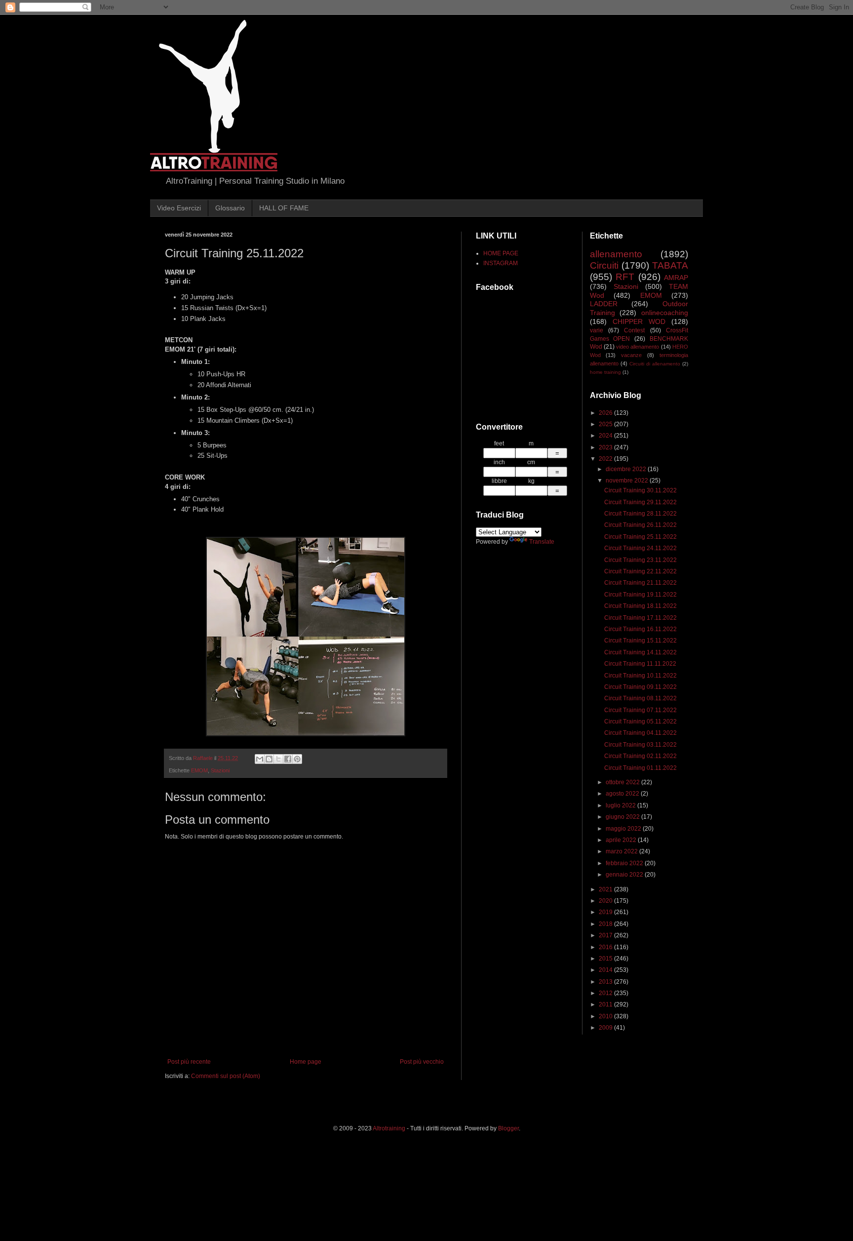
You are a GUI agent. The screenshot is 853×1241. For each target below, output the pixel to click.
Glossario (230, 208)
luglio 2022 (621, 805)
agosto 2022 (623, 793)
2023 (606, 447)
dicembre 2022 (627, 469)
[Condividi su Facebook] (288, 759)
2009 (606, 1027)
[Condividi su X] (278, 759)
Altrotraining (389, 1128)
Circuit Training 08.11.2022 (640, 698)
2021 (606, 889)
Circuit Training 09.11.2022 (640, 686)
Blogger (508, 1128)
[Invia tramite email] (260, 759)
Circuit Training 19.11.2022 (640, 594)
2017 (606, 935)
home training (605, 372)
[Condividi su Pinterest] (297, 759)
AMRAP (676, 277)
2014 (606, 969)
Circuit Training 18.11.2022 (640, 605)
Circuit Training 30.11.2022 (640, 490)
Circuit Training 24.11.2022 (640, 548)
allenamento (616, 254)
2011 (606, 1004)
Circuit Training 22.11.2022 (640, 571)
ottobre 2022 (623, 782)
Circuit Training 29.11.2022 (640, 502)
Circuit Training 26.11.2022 (640, 524)
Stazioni (220, 770)
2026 (606, 412)
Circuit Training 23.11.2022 (640, 560)
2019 (606, 912)
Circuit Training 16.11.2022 (640, 629)
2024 (606, 435)
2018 (606, 924)
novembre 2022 (628, 480)
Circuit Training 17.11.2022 (640, 617)
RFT (625, 277)
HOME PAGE (500, 253)
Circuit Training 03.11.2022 (640, 744)
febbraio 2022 (625, 863)
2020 (606, 900)
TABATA (670, 265)
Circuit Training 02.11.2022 (640, 756)
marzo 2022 (622, 851)
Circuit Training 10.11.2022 (640, 675)
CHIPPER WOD (639, 321)
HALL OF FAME (284, 208)
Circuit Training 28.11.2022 (640, 513)
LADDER (604, 304)
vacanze (631, 355)
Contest (634, 330)
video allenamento (637, 347)
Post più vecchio (422, 1061)
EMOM (199, 770)
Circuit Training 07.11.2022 (640, 710)
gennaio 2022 (625, 874)
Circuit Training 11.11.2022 (640, 663)
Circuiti (604, 265)
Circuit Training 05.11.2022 (640, 721)
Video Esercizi (179, 208)
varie (596, 330)
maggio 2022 (624, 828)
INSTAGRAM (500, 263)
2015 (606, 958)
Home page (305, 1061)
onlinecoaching (664, 313)
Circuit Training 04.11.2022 (640, 732)
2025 (606, 424)
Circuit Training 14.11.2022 (640, 652)
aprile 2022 (622, 840)
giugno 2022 (623, 816)
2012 (606, 993)
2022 (606, 458)
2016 (606, 947)
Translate (541, 541)
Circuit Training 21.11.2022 (640, 582)
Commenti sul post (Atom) (225, 1076)
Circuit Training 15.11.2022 (640, 640)
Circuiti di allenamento (654, 363)
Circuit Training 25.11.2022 (640, 536)
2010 (606, 1016)
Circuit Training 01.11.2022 (640, 767)
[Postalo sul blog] (269, 759)
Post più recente (189, 1061)
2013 (606, 981)
